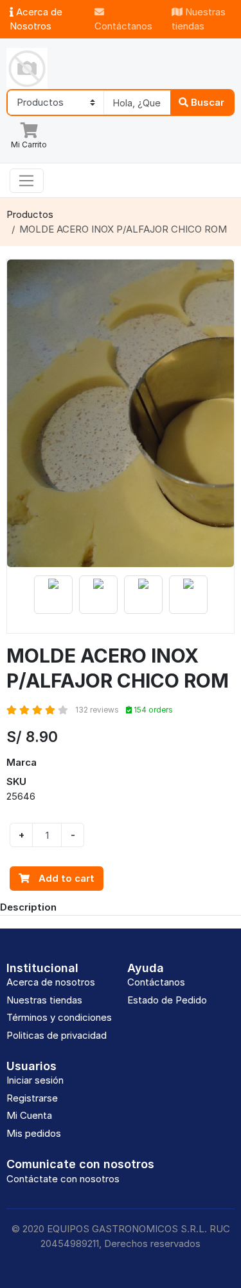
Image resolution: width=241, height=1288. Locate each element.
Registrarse (32, 1098)
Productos (29, 214)
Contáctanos (123, 26)
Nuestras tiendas (199, 19)
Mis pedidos (33, 1133)
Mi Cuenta (29, 1115)
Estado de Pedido (167, 1000)
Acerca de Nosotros (36, 19)
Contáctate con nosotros (63, 1179)
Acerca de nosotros (50, 982)
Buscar (206, 102)
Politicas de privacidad (56, 1035)
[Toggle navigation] (27, 181)
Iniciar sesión (35, 1080)
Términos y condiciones (59, 1017)
